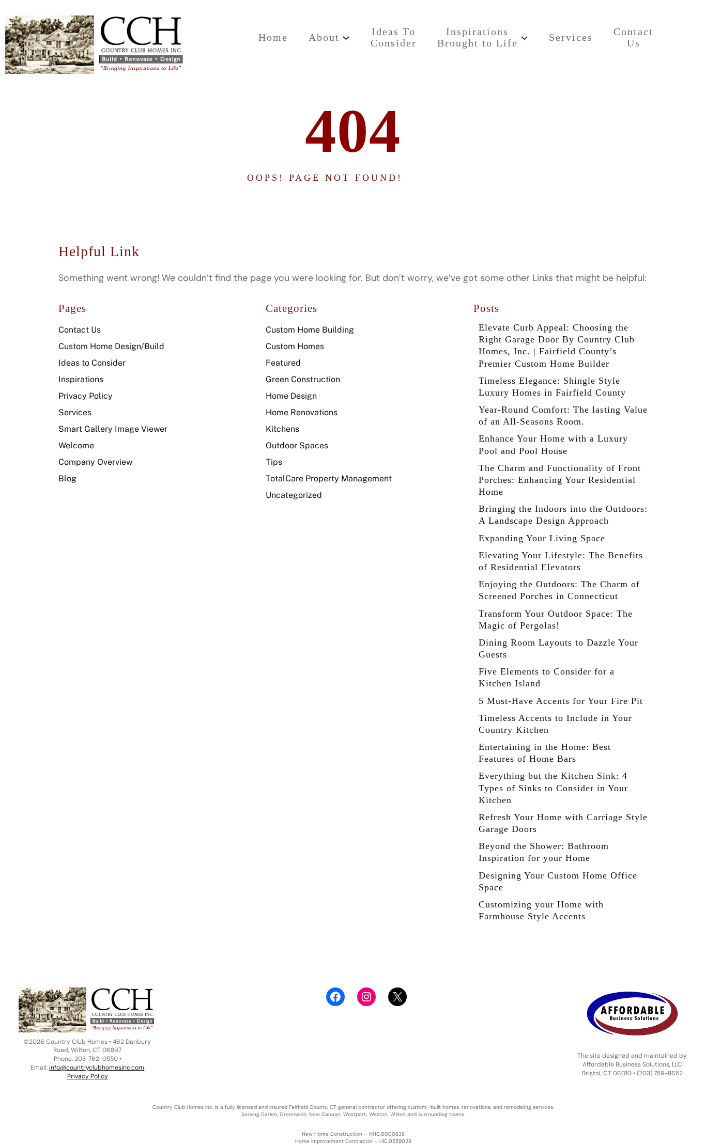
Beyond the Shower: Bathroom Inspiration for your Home (544, 852)
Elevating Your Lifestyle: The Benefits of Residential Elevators (561, 561)
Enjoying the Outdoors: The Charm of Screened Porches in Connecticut (559, 590)
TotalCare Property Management (329, 478)
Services (74, 412)
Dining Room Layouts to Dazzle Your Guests (558, 648)
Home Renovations (301, 412)
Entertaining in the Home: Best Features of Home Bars (545, 753)
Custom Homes (295, 346)
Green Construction (303, 379)
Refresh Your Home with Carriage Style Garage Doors (563, 823)
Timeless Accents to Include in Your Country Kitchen (555, 724)
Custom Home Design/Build (111, 346)
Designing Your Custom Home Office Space (558, 881)
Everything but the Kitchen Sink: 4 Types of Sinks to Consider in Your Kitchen (553, 788)
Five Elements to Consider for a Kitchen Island (547, 677)
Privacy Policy (85, 396)
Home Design (291, 396)
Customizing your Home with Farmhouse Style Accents (541, 910)
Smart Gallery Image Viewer (112, 429)
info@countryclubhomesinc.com (96, 1067)
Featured (283, 363)
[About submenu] (346, 37)
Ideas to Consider (92, 363)
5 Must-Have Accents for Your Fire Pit (561, 701)
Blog (67, 478)
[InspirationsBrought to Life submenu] (524, 37)
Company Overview (95, 462)
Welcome (76, 445)
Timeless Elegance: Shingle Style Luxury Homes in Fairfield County (552, 386)
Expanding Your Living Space (542, 538)
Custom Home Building (310, 330)
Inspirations (80, 379)
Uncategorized (294, 495)
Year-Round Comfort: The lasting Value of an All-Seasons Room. (563, 415)
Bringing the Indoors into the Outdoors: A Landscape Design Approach (563, 515)
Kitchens (282, 429)
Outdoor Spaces (297, 445)
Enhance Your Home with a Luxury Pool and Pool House (553, 444)
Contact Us (79, 330)
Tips (274, 462)
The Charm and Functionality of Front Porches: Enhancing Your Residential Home (560, 480)
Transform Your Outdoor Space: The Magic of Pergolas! (556, 619)
